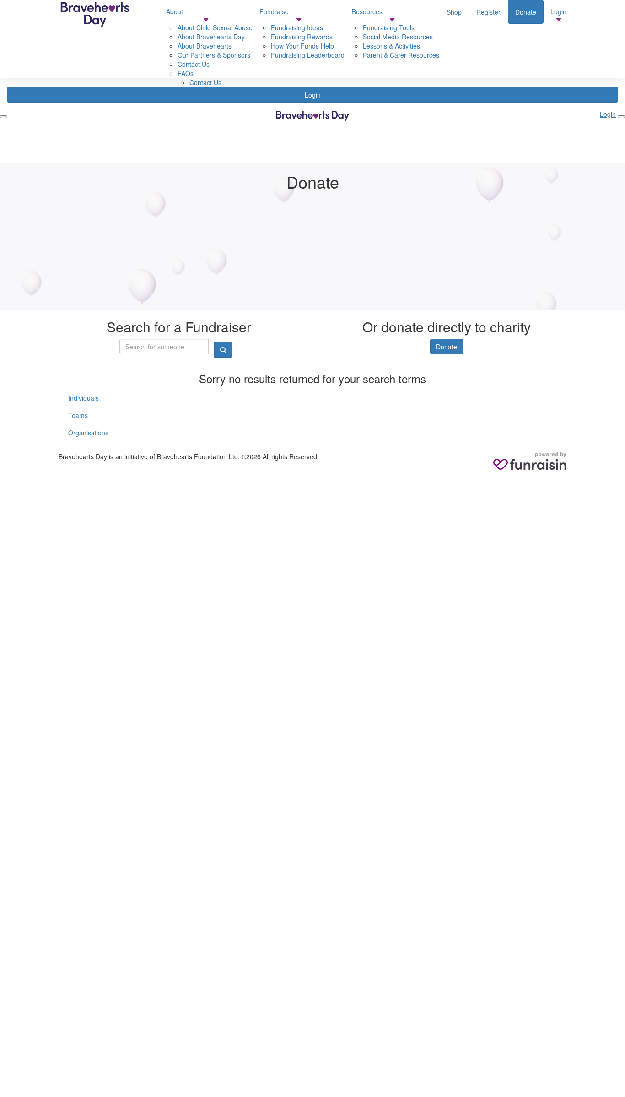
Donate (525, 11)
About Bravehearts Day (211, 36)
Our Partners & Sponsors (214, 55)
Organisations (88, 432)
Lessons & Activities (391, 45)
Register (488, 11)
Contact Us (194, 64)
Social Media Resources (398, 36)
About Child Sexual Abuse (215, 27)
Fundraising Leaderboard (308, 55)
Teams (78, 415)
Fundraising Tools (389, 27)
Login (558, 11)
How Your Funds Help (302, 45)
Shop (454, 11)
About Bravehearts (205, 45)
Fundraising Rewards (302, 36)
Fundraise (274, 11)
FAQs (186, 73)
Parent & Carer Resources (401, 55)
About (174, 11)
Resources (367, 11)
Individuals (83, 397)
